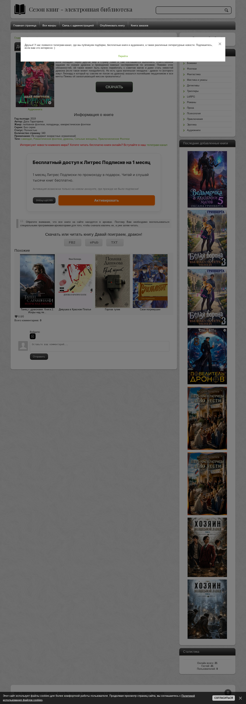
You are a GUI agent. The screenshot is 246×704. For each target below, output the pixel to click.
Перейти (123, 56)
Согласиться (223, 697)
